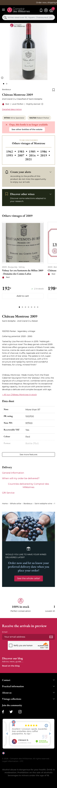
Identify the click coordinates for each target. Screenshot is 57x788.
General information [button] (13, 472)
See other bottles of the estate (27, 129)
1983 (23, 151)
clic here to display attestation (18, 755)
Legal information (10, 761)
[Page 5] (31, 307)
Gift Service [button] (8, 492)
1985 (34, 151)
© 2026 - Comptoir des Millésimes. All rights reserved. (26, 758)
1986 (45, 151)
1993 (11, 155)
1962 (11, 151)
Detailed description (12, 109)
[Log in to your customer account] (46, 10)
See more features (28, 454)
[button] (41, 104)
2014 (34, 155)
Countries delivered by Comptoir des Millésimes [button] (28, 486)
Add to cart (23, 296)
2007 (23, 155)
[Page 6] (34, 307)
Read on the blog (11, 666)
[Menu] (3, 10)
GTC (21, 761)
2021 (28, 159)
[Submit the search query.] (5, 17)
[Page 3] (25, 307)
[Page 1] (19, 307)
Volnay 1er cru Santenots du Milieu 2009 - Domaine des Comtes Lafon (22, 272)
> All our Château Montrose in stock (19, 394)
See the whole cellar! (28, 578)
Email (4, 632)
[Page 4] (28, 307)
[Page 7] (37, 307)
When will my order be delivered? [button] (20, 478)
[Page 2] (22, 307)
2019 (45, 155)
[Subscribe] (51, 637)
